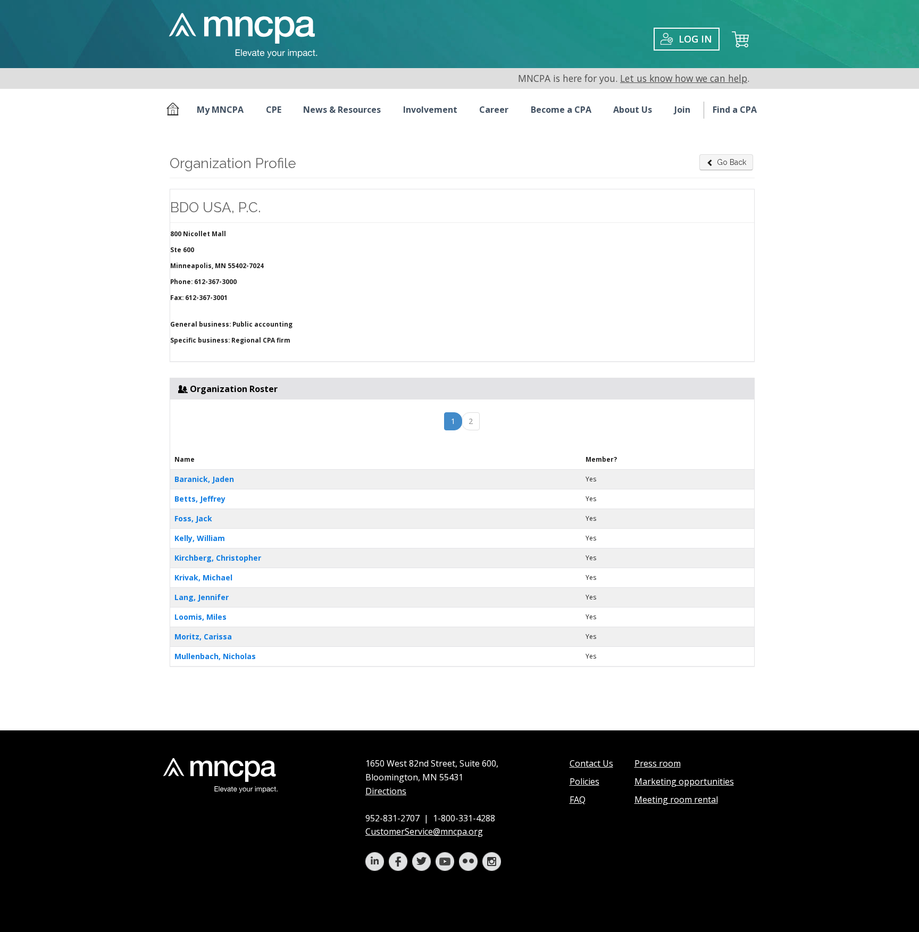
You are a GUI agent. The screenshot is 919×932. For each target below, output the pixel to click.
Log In (695, 38)
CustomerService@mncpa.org (424, 831)
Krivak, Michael (203, 577)
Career (493, 109)
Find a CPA (735, 109)
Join (682, 109)
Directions (385, 791)
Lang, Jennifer (201, 597)
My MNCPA (220, 109)
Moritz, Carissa (203, 636)
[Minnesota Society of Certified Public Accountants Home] (174, 110)
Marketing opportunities (684, 781)
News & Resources (342, 109)
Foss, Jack (193, 518)
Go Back (731, 162)
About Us (632, 109)
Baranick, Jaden (204, 479)
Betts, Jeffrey (199, 499)
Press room (657, 763)
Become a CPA (561, 109)
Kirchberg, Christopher (217, 558)
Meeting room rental (676, 799)
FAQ (578, 799)
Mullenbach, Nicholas (215, 656)
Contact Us (591, 763)
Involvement (430, 109)
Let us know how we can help (683, 78)
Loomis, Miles (200, 617)
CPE (273, 109)
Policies (584, 781)
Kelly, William (199, 538)
